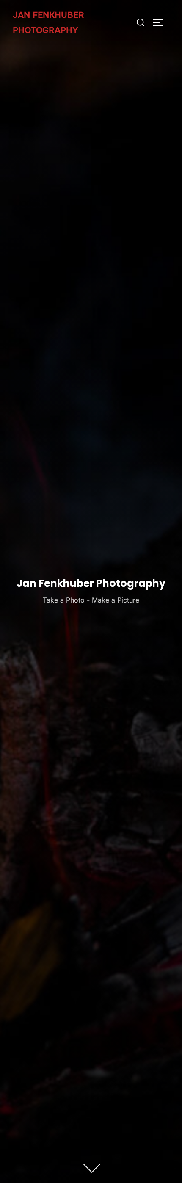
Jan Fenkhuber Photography (48, 23)
